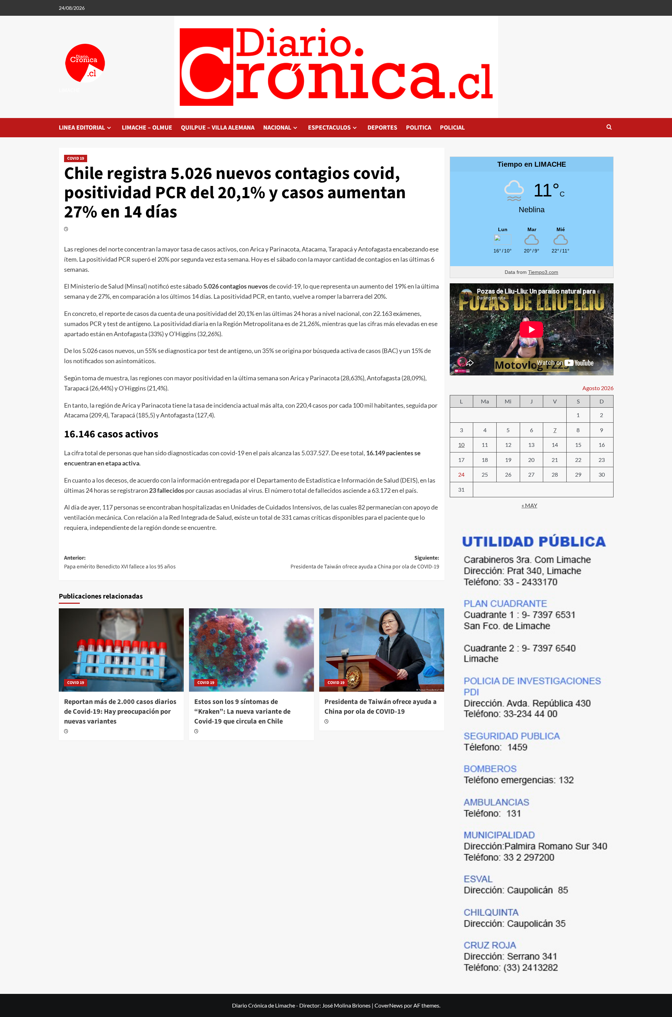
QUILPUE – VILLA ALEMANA (217, 127)
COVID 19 (75, 158)
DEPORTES (382, 127)
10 (461, 444)
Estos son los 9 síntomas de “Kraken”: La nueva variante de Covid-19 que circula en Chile (242, 711)
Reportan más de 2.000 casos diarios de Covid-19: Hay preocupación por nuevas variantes (120, 711)
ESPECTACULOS (329, 127)
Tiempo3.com (543, 272)
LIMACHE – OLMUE (147, 127)
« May (529, 505)
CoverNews (388, 1005)
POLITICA (418, 127)
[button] (609, 128)
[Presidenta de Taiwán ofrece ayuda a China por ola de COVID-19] (381, 650)
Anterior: (120, 562)
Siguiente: (364, 562)
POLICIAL (452, 127)
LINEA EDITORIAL (82, 127)
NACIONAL (277, 127)
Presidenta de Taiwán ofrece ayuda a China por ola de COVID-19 (380, 707)
